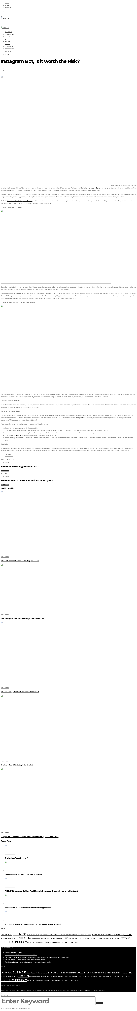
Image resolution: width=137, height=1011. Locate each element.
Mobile (7, 36)
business (18, 435)
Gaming (8, 39)
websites (66, 942)
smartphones (103, 938)
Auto (10, 935)
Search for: (4, 995)
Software (125, 938)
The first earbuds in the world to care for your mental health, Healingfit (33, 924)
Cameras (8, 32)
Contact (8, 8)
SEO (96, 938)
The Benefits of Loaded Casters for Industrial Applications (28, 908)
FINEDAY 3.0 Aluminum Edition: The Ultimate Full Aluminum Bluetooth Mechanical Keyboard (41, 891)
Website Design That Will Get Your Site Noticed (20, 692)
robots (85, 938)
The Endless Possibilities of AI (16, 858)
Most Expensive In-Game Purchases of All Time (23, 875)
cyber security (76, 935)
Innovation (14, 938)
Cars (49, 935)
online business (75, 938)
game (122, 935)
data (82, 935)
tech (5, 942)
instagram (8, 454)
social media (9, 456)
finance (111, 935)
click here (87, 990)
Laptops (32, 938)
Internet (23, 938)
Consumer (9, 46)
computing (67, 935)
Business (8, 41)
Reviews (8, 51)
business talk (33, 935)
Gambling (117, 935)
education (87, 935)
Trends (7, 44)
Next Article (6, 473)
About (7, 5)
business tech (44, 935)
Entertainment (101, 935)
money (53, 938)
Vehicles (48, 942)
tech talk (31, 942)
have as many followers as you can (97, 188)
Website (58, 942)
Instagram (79, 417)
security (91, 938)
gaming (128, 934)
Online (64, 938)
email (93, 935)
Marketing (39, 938)
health (3, 938)
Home (7, 3)
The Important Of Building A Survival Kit (17, 765)
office (58, 938)
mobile (47, 938)
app (2, 935)
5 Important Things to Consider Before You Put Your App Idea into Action (29, 837)
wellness (74, 942)
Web (53, 942)
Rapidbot (12, 190)
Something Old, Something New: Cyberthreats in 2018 (22, 619)
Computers (9, 34)
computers (57, 935)
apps (5, 935)
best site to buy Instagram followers (19, 201)
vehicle (43, 942)
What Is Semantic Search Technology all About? (20, 561)
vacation (38, 942)
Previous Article (7, 459)
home (8, 938)
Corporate (9, 48)
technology (18, 942)
